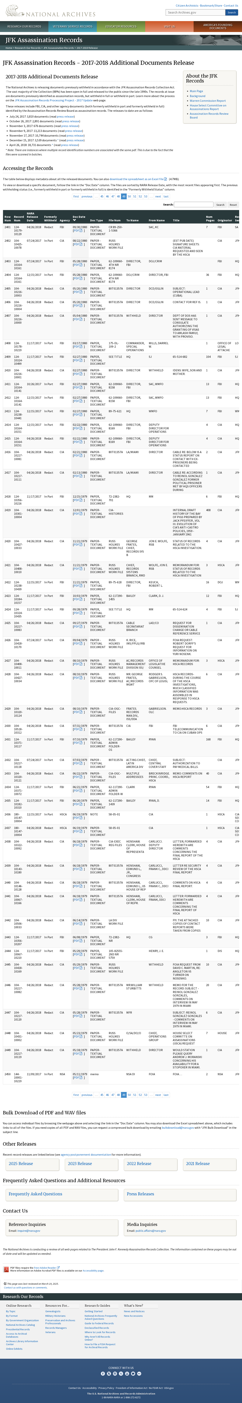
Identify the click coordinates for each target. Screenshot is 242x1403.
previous (86, 196)
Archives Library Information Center (22, 1343)
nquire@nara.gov (29, 1230)
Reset (233, 204)
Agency (65, 220)
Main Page (196, 91)
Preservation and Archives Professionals (60, 1322)
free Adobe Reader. (45, 1267)
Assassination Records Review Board (209, 115)
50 (129, 196)
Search (232, 12)
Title (176, 220)
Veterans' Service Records (72, 26)
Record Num (19, 218)
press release (65, 116)
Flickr (139, 1373)
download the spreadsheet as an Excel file (137, 179)
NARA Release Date (32, 216)
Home (9, 48)
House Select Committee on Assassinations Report (208, 107)
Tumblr (121, 1373)
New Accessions (133, 1315)
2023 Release (80, 1163)
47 (112, 196)
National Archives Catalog (20, 1325)
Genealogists (52, 1311)
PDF (76, 230)
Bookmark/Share (211, 5)
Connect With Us (121, 1368)
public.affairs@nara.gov (151, 1230)
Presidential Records (18, 1329)
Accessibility (89, 1388)
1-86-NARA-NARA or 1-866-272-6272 (121, 1397)
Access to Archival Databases (16, 1335)
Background (197, 96)
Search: (168, 204)
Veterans (50, 1332)
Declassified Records (97, 1328)
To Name (132, 220)
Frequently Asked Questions (35, 1194)
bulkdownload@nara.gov (178, 1127)
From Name (157, 220)
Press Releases (140, 1194)
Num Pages (210, 218)
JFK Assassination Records (58, 48)
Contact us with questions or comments (25, 1287)
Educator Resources (121, 26)
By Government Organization (22, 1320)
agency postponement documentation (86, 1154)
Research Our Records (24, 26)
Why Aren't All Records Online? (97, 1338)
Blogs (133, 1373)
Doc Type (96, 220)
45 (101, 196)
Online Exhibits (14, 1348)
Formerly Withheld (50, 218)
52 (140, 196)
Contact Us (231, 5)
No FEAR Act (156, 1388)
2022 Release (139, 1163)
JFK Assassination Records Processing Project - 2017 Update (54, 100)
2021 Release (198, 1163)
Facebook (103, 1373)
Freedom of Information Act (131, 1388)
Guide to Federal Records (99, 1323)
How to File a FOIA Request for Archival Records (100, 1346)
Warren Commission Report (208, 100)
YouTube (127, 1373)
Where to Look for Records (100, 1332)
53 (145, 196)
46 (107, 196)
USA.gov (169, 1388)
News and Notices (134, 1311)
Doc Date (79, 217)
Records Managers (56, 1328)
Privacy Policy (106, 1388)
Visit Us (169, 26)
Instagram (115, 1373)
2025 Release (21, 1163)
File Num (115, 220)
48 (118, 196)
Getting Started (93, 1311)
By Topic (11, 1311)
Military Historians (55, 1315)
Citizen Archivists (187, 5)
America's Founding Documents (217, 26)
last (166, 196)
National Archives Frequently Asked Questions (101, 1317)
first (76, 196)
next (158, 196)
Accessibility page (93, 1270)
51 (134, 196)
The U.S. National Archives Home (50, 10)
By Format (12, 1315)
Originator (225, 220)
